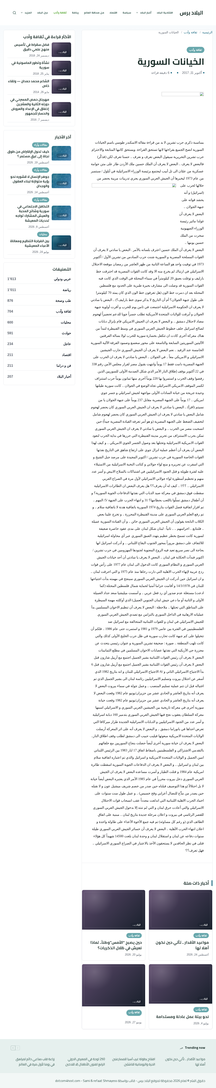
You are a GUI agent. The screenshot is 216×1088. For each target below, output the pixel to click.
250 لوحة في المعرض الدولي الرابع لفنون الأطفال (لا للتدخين (85, 1062)
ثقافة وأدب (60, 12)
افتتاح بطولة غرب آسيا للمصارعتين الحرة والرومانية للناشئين (133, 1062)
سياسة (127, 12)
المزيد (28, 12)
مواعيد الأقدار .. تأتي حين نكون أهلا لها (185, 1062)
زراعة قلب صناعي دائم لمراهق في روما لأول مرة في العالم (35, 1062)
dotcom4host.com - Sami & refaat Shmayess (86, 1081)
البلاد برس (191, 13)
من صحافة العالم (94, 12)
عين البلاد (42, 12)
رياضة (75, 12)
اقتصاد (113, 12)
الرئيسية (207, 32)
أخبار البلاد (145, 12)
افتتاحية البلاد (165, 12)
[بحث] (14, 12)
